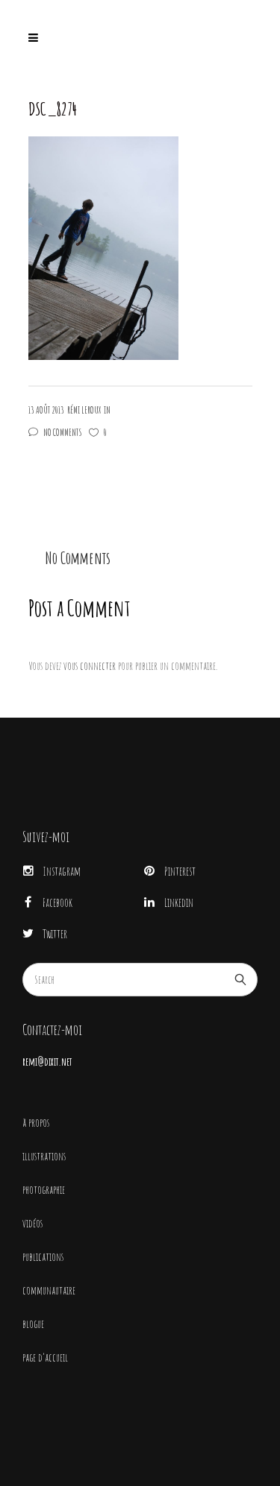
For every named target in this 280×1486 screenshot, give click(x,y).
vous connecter (89, 666)
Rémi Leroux (84, 410)
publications (42, 1257)
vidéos (32, 1223)
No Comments (62, 432)
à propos (35, 1123)
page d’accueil (45, 1357)
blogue (33, 1324)
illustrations (44, 1156)
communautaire (48, 1290)
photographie (43, 1190)
